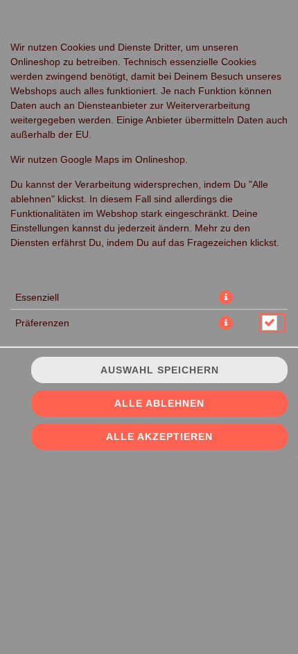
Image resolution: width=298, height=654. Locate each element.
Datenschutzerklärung (58, 267)
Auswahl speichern (159, 369)
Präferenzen (42, 322)
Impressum (145, 267)
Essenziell (37, 297)
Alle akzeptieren (159, 436)
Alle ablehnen (159, 403)
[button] (226, 297)
